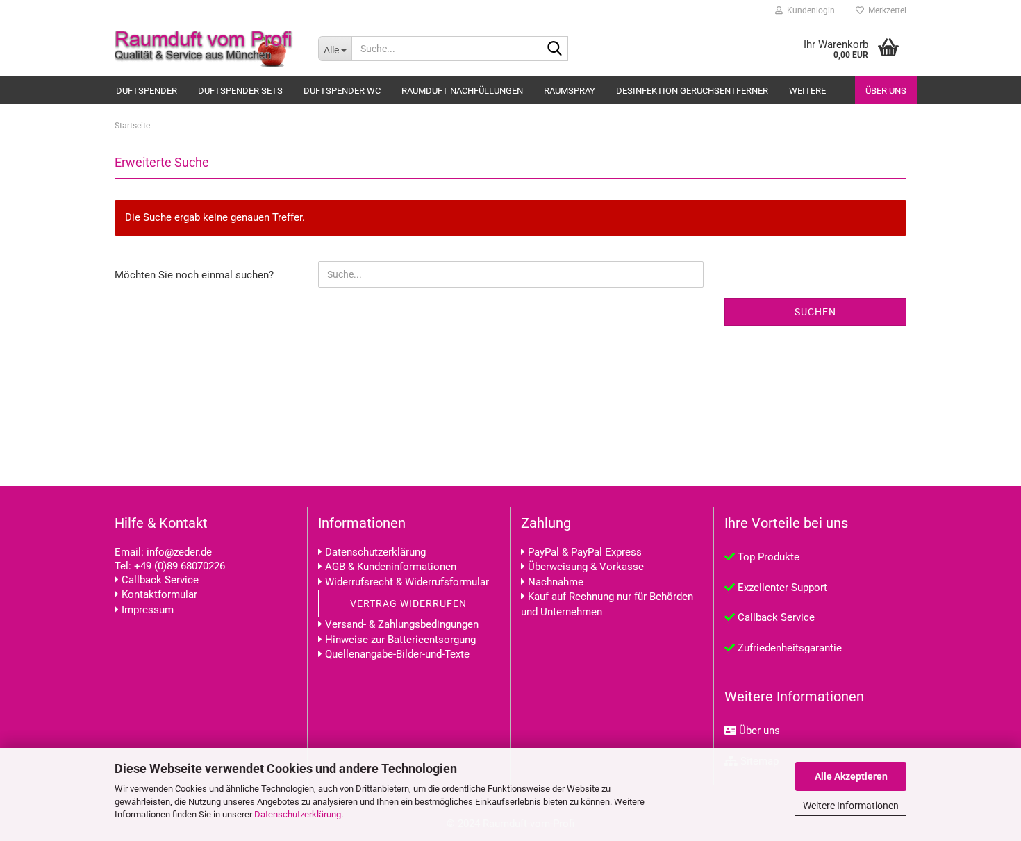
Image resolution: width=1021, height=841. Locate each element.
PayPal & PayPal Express (585, 552)
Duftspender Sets (240, 90)
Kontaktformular (159, 594)
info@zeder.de (179, 552)
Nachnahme (555, 582)
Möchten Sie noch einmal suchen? (194, 275)
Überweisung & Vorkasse (586, 566)
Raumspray (569, 90)
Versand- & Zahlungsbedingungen (402, 624)
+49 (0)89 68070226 (179, 566)
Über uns (885, 90)
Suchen (815, 311)
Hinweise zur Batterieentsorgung (400, 639)
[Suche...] (555, 49)
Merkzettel (885, 10)
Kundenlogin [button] (809, 10)
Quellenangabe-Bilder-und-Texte (397, 654)
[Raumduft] (206, 48)
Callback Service (160, 580)
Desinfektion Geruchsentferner (692, 90)
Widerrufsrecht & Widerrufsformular (407, 582)
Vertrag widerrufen (408, 603)
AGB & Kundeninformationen (390, 566)
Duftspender (146, 90)
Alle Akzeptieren (851, 776)
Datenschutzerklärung (297, 814)
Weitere (807, 90)
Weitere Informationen (851, 805)
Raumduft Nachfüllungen (462, 90)
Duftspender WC (342, 90)
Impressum (148, 609)
